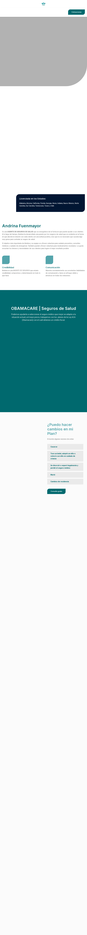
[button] (76, 12)
